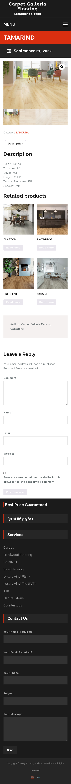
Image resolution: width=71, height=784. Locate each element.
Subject (8, 693)
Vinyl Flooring (13, 569)
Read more (13, 247)
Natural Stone (13, 598)
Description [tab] (15, 143)
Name (8, 412)
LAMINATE (11, 562)
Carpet (8, 547)
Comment (10, 378)
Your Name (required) (18, 631)
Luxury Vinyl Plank (16, 576)
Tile (6, 591)
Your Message (12, 714)
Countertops (12, 605)
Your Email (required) (17, 652)
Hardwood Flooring (17, 554)
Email (8, 433)
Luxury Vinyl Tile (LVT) (19, 583)
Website (8, 453)
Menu (9, 24)
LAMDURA (22, 132)
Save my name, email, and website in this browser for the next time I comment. (31, 479)
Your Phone (11, 672)
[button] (62, 67)
